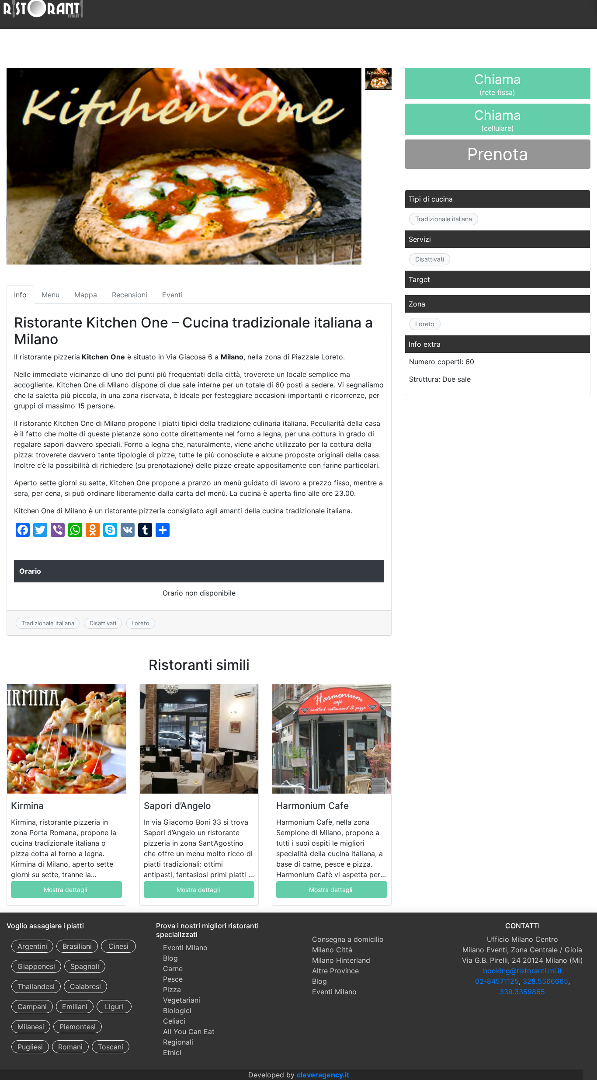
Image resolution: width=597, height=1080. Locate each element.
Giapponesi (36, 966)
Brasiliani (77, 946)
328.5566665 (545, 981)
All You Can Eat (189, 1031)
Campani (32, 1006)
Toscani (110, 1046)
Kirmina (27, 805)
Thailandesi (36, 986)
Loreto (140, 623)
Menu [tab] (50, 294)
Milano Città (332, 949)
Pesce (173, 979)
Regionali (178, 1042)
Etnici (172, 1052)
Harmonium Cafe (312, 805)
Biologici (177, 1010)
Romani (70, 1046)
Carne (173, 968)
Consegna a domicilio (348, 939)
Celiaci (174, 1021)
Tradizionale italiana (47, 623)
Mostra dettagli (65, 889)
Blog (170, 958)
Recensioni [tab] (129, 294)
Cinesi (118, 946)
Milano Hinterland (341, 960)
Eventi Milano (185, 947)
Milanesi (30, 1026)
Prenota (497, 154)
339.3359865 (522, 991)
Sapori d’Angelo (177, 805)
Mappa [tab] (85, 294)
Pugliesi (30, 1046)
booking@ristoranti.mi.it (522, 970)
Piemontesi (77, 1026)
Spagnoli (84, 966)
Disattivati (103, 623)
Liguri (114, 1006)
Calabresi (85, 986)
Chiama (497, 85)
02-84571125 (497, 981)
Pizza (172, 989)
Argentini (32, 946)
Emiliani (74, 1006)
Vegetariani (181, 1000)
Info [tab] (20, 294)
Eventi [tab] (172, 294)
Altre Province (335, 970)
